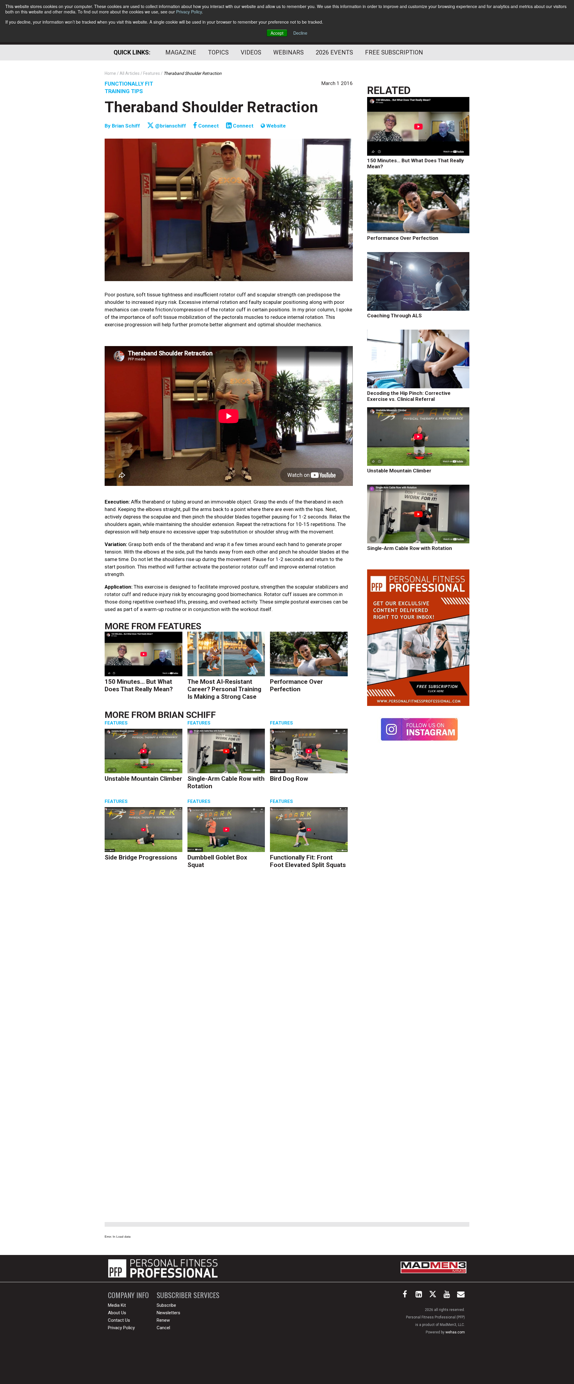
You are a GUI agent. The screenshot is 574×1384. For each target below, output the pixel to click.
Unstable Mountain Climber (143, 778)
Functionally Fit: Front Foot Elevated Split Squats (308, 861)
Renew (163, 1320)
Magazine (180, 52)
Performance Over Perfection (296, 685)
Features (179, 626)
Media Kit (117, 1305)
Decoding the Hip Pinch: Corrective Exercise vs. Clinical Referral (409, 396)
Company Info (128, 1295)
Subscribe (166, 1305)
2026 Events (334, 52)
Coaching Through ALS (394, 316)
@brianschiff (170, 126)
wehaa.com (455, 1332)
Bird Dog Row (289, 778)
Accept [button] (277, 33)
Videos (251, 52)
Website (275, 126)
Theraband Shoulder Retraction (211, 107)
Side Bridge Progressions (141, 857)
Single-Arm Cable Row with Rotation (409, 548)
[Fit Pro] (163, 1268)
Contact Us (119, 1320)
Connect (208, 126)
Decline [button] (300, 33)
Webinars (288, 52)
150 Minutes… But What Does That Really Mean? (139, 685)
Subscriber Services (188, 1295)
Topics (218, 52)
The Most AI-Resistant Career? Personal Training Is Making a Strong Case (224, 689)
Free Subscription (394, 52)
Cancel (163, 1327)
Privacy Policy (189, 12)
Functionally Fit (129, 84)
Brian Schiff (126, 126)
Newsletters (168, 1312)
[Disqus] (229, 966)
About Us (117, 1312)
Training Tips (124, 91)
